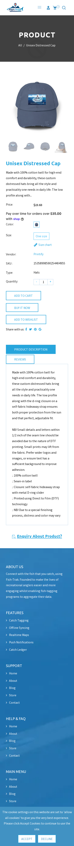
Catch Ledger (18, 650)
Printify (38, 254)
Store (12, 695)
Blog (12, 688)
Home (13, 673)
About (13, 681)
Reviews (20, 360)
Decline (47, 839)
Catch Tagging (19, 620)
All (20, 45)
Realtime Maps (19, 635)
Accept (26, 839)
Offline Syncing (19, 628)
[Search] (64, 8)
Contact (14, 703)
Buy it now (22, 308)
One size (41, 236)
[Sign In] (48, 8)
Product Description (30, 350)
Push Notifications (21, 642)
